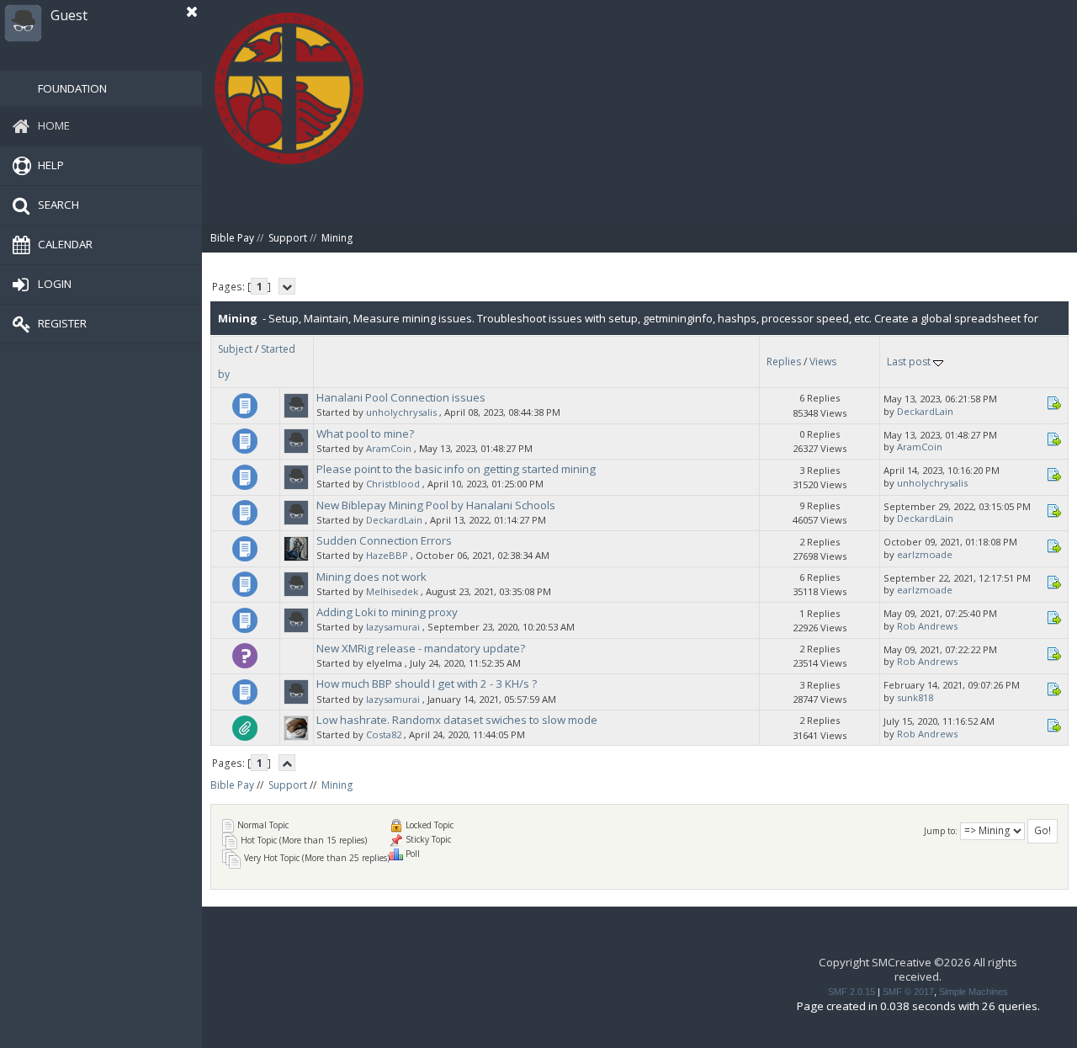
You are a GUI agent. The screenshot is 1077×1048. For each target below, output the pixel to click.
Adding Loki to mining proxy (387, 612)
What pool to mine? (365, 433)
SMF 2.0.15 (851, 992)
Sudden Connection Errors (384, 540)
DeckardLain (925, 411)
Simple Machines (973, 992)
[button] (192, 11)
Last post (910, 361)
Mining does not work (371, 576)
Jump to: (941, 831)
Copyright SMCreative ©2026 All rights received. (918, 969)
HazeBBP (387, 555)
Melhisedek (392, 591)
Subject (235, 349)
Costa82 (383, 734)
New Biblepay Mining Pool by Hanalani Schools (435, 505)
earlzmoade (924, 554)
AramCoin (388, 448)
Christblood (393, 483)
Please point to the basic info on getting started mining (456, 468)
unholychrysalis (401, 412)
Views (822, 361)
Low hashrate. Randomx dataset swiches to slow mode (456, 719)
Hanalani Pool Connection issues (400, 397)
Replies (784, 361)
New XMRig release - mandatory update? (420, 648)
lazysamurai (393, 626)
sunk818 (915, 697)
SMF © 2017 (908, 992)
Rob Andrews (927, 626)
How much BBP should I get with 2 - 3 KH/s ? (426, 683)
